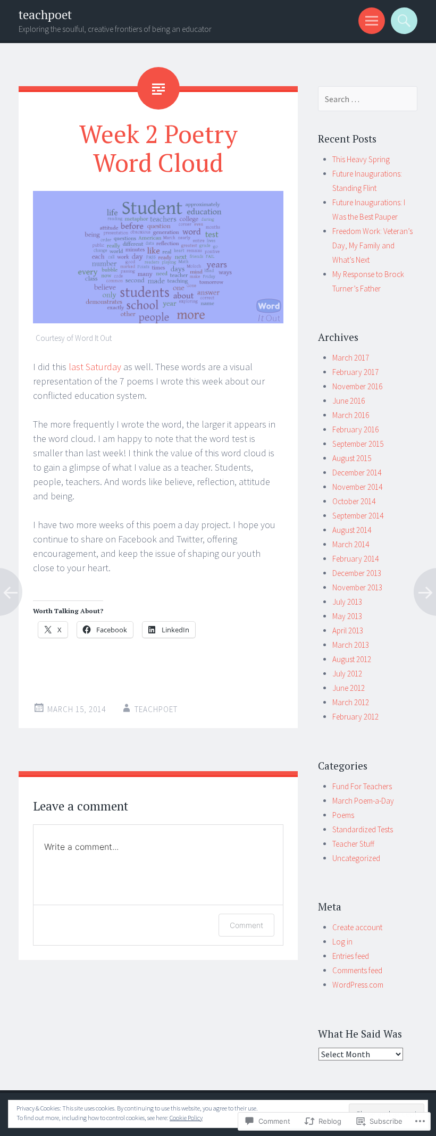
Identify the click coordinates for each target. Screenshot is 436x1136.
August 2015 (351, 458)
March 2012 (350, 702)
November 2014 (357, 487)
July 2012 (347, 674)
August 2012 (351, 659)
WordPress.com (357, 985)
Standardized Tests (362, 829)
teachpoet (45, 14)
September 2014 (357, 516)
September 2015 (357, 444)
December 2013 (356, 573)
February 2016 (355, 429)
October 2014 (353, 501)
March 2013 (350, 645)
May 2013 (347, 616)
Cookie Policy (186, 1118)
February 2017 (355, 372)
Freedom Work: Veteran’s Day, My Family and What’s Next (372, 245)
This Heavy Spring (361, 159)
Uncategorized (356, 858)
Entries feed (350, 956)
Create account (357, 927)
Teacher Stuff (353, 844)
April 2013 (347, 630)
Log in (342, 942)
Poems (343, 815)
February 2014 (355, 559)
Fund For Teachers (362, 786)
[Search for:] (368, 99)
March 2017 (350, 358)
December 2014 (356, 472)
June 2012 (348, 688)
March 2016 (350, 415)
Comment (246, 925)
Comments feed (357, 970)
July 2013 (347, 602)
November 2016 (357, 386)
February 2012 (355, 717)
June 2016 (348, 401)
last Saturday (95, 367)
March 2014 (350, 544)
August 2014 (351, 530)
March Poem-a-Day (363, 801)
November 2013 (357, 587)
